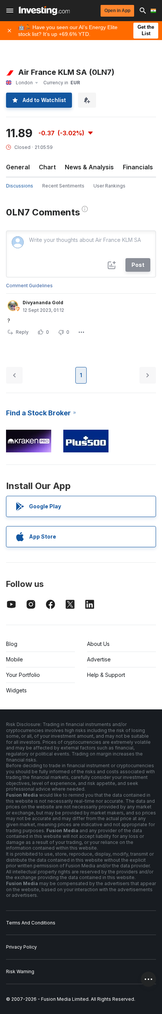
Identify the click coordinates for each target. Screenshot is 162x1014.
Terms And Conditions (30, 923)
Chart (47, 167)
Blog (11, 644)
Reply (22, 332)
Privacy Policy (21, 947)
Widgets (16, 690)
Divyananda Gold (43, 302)
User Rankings (109, 186)
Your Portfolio (23, 675)
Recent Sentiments (63, 186)
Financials (138, 167)
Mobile (14, 659)
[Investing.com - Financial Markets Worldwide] (44, 10)
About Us (98, 644)
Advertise (99, 659)
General (18, 167)
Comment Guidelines (29, 285)
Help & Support (106, 675)
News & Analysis (89, 167)
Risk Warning (20, 971)
